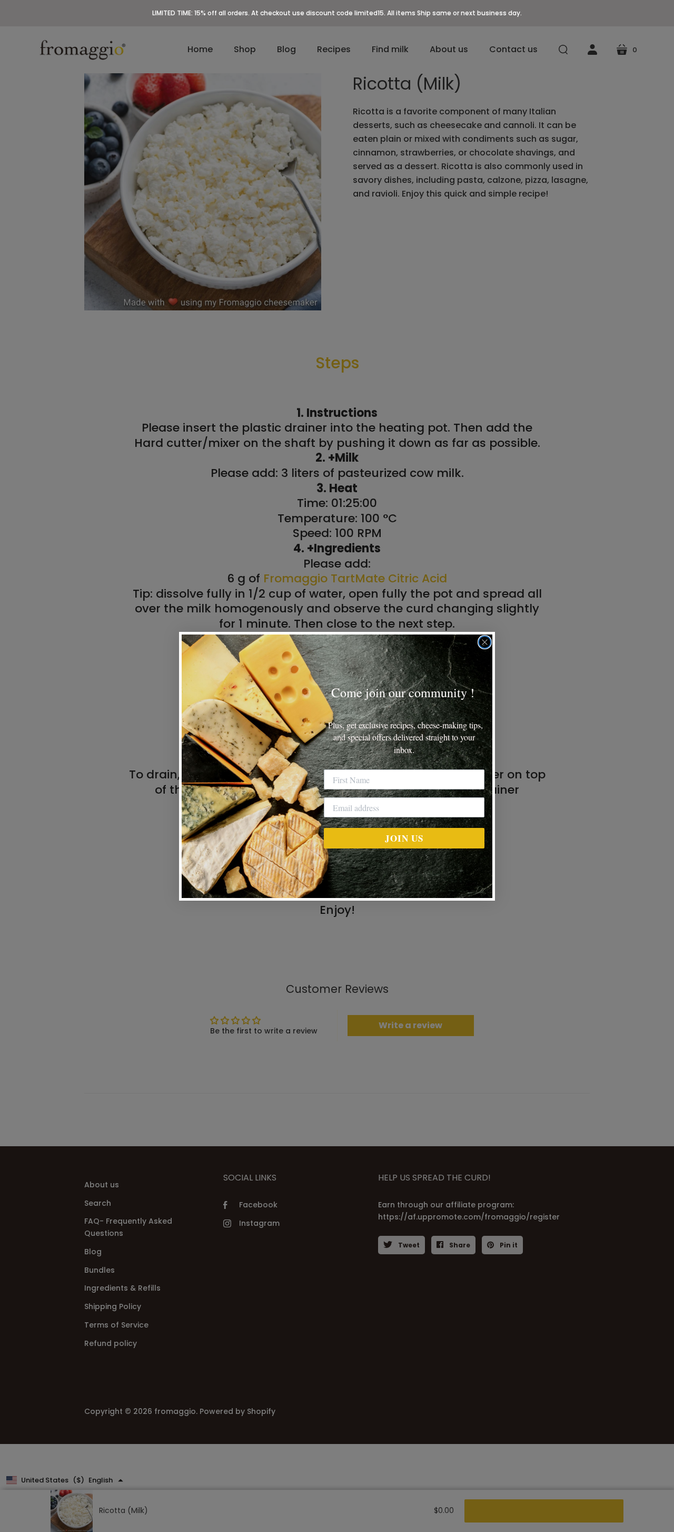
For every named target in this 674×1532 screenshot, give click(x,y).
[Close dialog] (485, 642)
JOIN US (404, 838)
